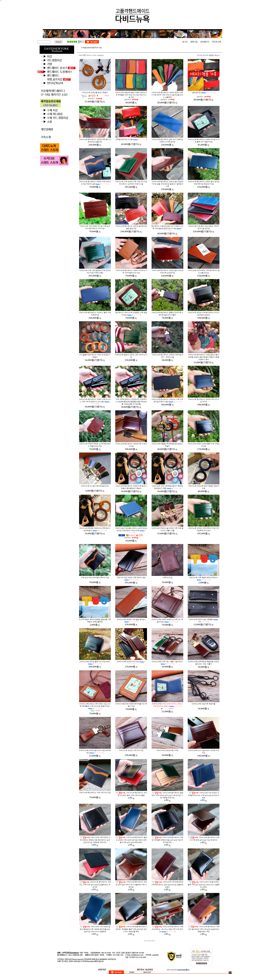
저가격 (205, 55)
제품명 (211, 55)
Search (58, 42)
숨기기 (230, 972)
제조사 (217, 55)
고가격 (199, 55)
